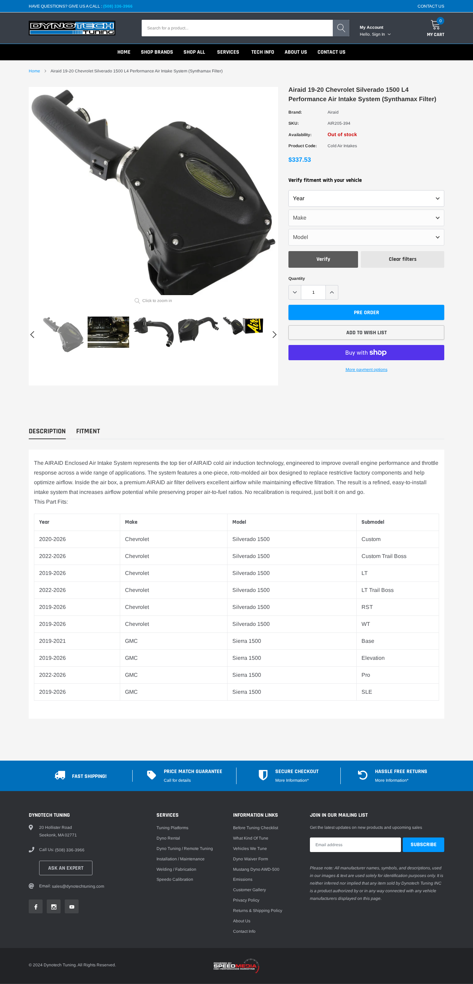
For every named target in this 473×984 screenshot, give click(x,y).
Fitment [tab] (88, 431)
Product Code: (302, 145)
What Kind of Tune (250, 838)
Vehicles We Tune (250, 848)
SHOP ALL (194, 52)
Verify (323, 259)
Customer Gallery (249, 889)
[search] (341, 28)
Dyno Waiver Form (250, 859)
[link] (63, 335)
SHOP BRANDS (157, 52)
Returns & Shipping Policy (257, 910)
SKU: (293, 123)
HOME (124, 52)
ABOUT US (296, 52)
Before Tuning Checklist (255, 827)
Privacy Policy (246, 900)
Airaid (333, 112)
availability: (300, 134)
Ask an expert (65, 868)
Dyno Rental (168, 838)
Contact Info (244, 931)
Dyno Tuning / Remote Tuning (185, 848)
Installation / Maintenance (181, 859)
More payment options (366, 369)
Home (34, 71)
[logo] (72, 28)
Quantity (296, 278)
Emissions (242, 879)
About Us (241, 921)
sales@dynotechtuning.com (78, 886)
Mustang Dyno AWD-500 (256, 869)
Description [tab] (47, 431)
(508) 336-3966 (118, 6)
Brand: (295, 112)
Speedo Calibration (175, 879)
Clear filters (403, 259)
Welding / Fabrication (176, 869)
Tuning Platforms (172, 827)
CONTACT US (431, 6)
